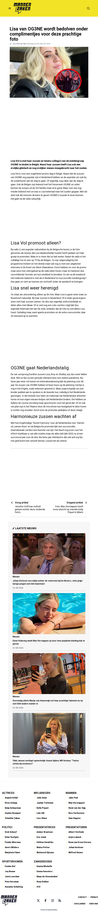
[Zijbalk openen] (9, 8)
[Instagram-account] (52, 900)
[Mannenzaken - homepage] (22, 8)
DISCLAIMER (79, 904)
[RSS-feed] (59, 900)
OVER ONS (93, 904)
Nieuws (16, 576)
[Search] (88, 8)
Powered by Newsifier (49, 910)
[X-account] (38, 900)
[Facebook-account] (45, 900)
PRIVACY (94, 897)
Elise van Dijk (21, 44)
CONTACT (82, 897)
